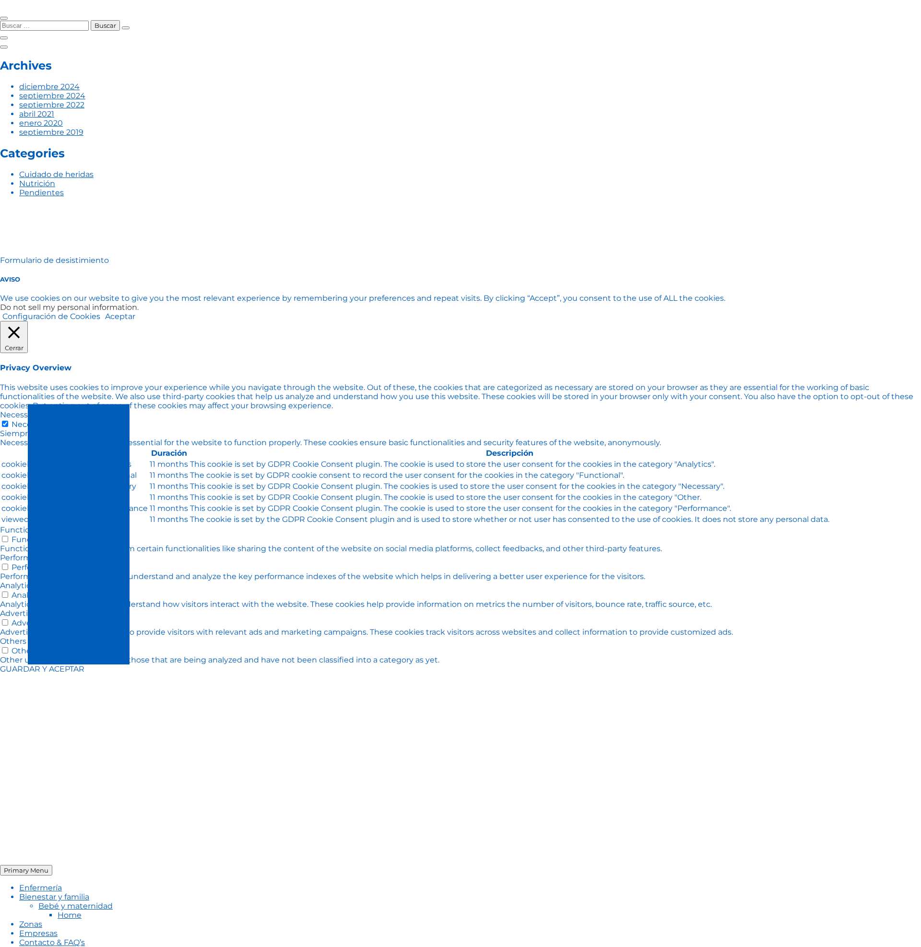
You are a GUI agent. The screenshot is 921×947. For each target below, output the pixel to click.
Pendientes (41, 192)
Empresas (38, 933)
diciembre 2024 (49, 86)
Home (70, 915)
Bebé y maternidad (75, 906)
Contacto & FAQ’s (52, 942)
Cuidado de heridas (56, 174)
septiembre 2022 (51, 104)
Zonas (30, 924)
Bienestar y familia (54, 896)
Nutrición (37, 183)
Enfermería (40, 887)
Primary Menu (26, 870)
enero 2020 (41, 123)
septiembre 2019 (51, 132)
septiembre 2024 (52, 95)
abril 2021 (36, 113)
